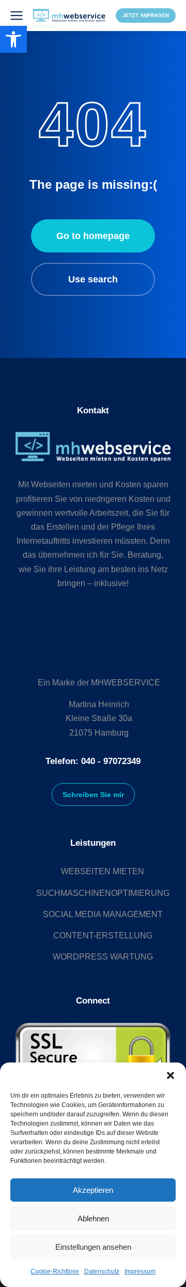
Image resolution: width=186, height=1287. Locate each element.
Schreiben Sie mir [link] (93, 794)
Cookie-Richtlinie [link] (54, 1271)
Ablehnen (93, 1218)
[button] (170, 1075)
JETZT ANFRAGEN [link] (145, 15)
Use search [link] (93, 279)
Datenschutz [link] (101, 1271)
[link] (13, 39)
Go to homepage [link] (93, 236)
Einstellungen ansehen (93, 1247)
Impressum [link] (140, 1271)
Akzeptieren (93, 1190)
